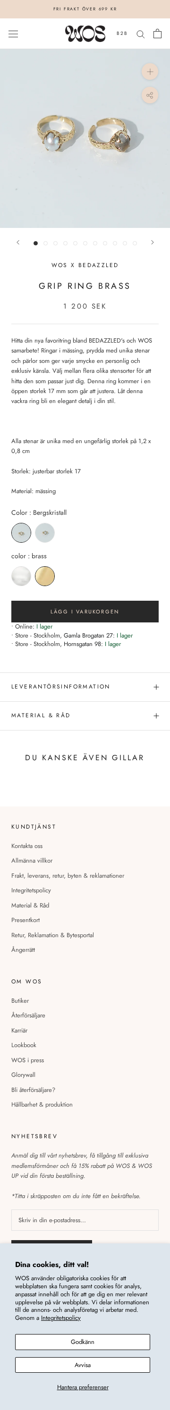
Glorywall (23, 1074)
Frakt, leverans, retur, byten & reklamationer (67, 875)
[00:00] (85, 138)
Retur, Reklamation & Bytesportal (52, 935)
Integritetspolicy (61, 1317)
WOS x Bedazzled (85, 265)
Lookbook (23, 1045)
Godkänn (82, 1341)
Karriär (19, 1030)
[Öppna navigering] (13, 33)
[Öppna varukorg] (157, 33)
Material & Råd (30, 905)
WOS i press (27, 1060)
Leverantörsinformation (60, 686)
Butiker (20, 1000)
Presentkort (25, 919)
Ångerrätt (23, 949)
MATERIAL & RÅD (41, 715)
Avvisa (83, 1364)
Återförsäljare (28, 1015)
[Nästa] (152, 242)
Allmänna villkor (31, 860)
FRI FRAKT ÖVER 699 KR (85, 9)
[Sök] (140, 34)
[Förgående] (18, 242)
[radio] (21, 533)
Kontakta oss (26, 845)
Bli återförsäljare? (33, 1089)
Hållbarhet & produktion (42, 1104)
